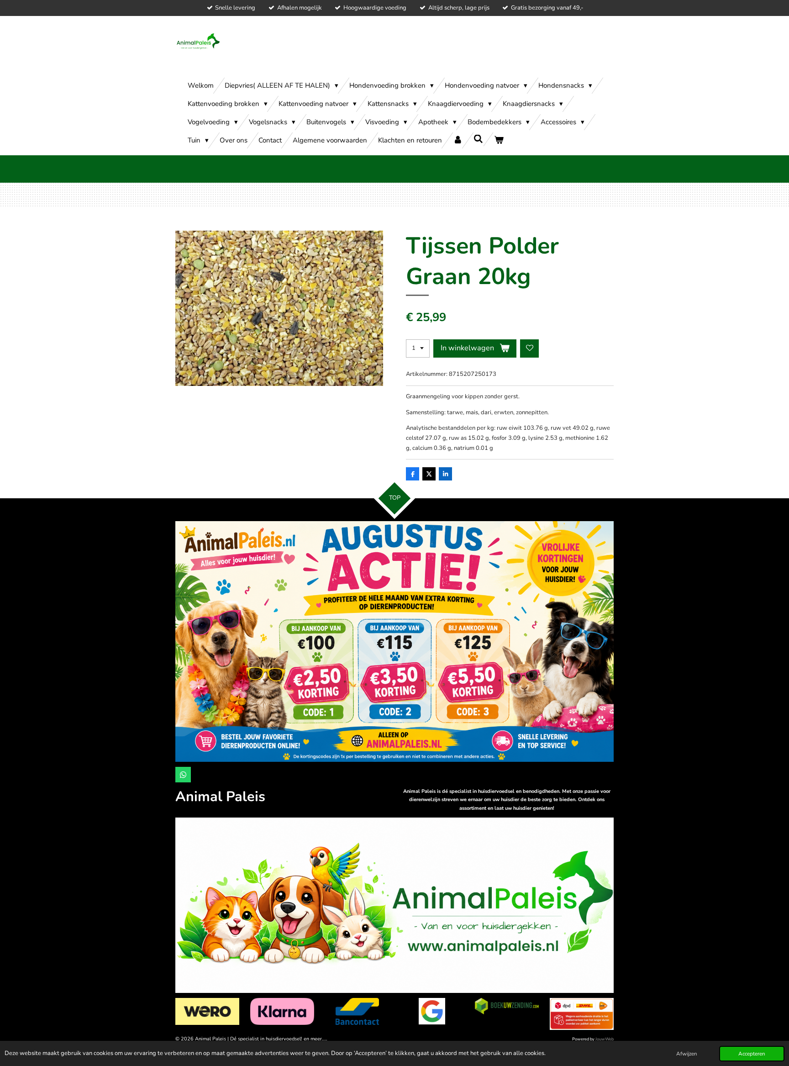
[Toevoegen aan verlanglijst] (529, 348)
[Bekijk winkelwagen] (499, 140)
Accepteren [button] (751, 1053)
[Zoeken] (478, 139)
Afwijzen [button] (686, 1053)
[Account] (457, 140)
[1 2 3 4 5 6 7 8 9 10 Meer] (418, 348)
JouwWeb (604, 1039)
